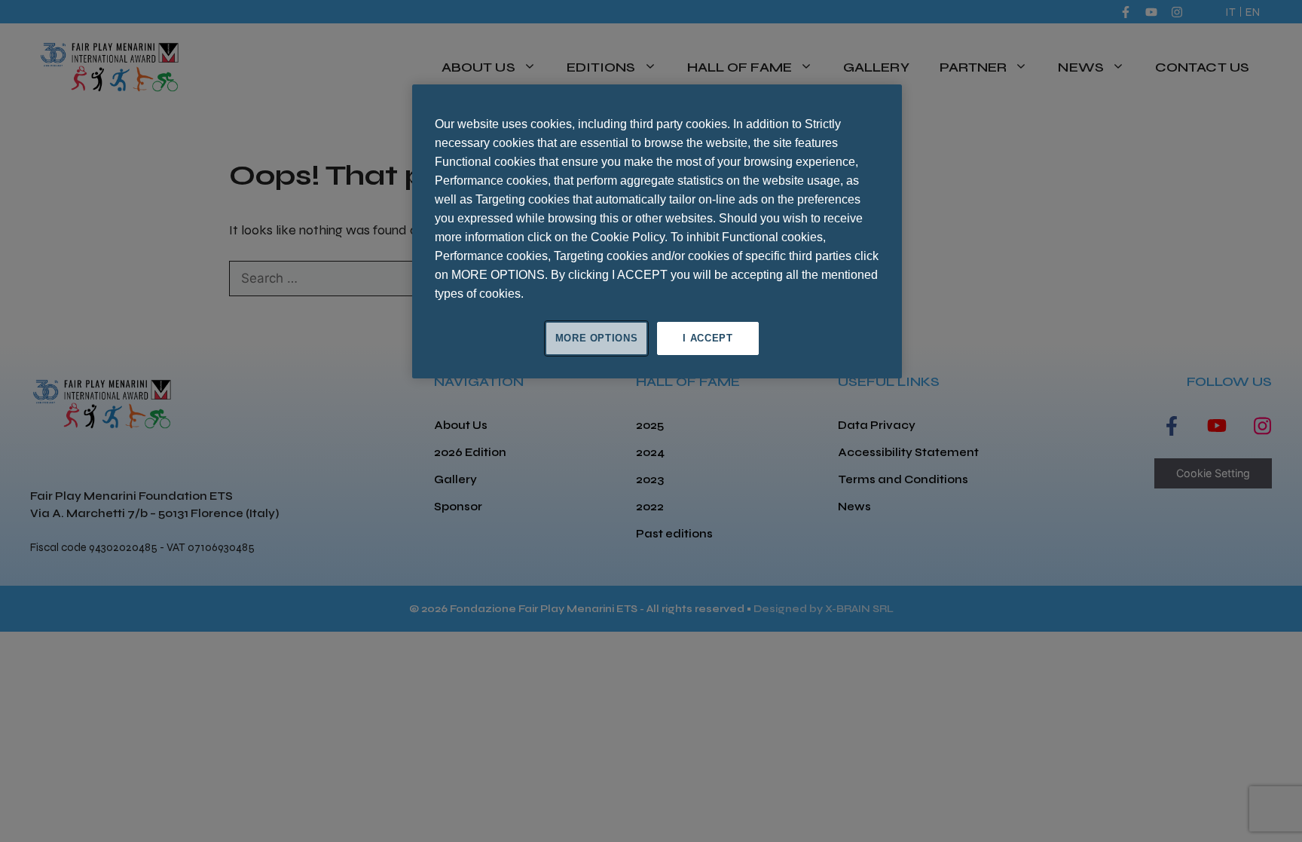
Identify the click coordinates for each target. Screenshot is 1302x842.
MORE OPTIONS (596, 338)
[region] (657, 231)
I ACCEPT (707, 338)
